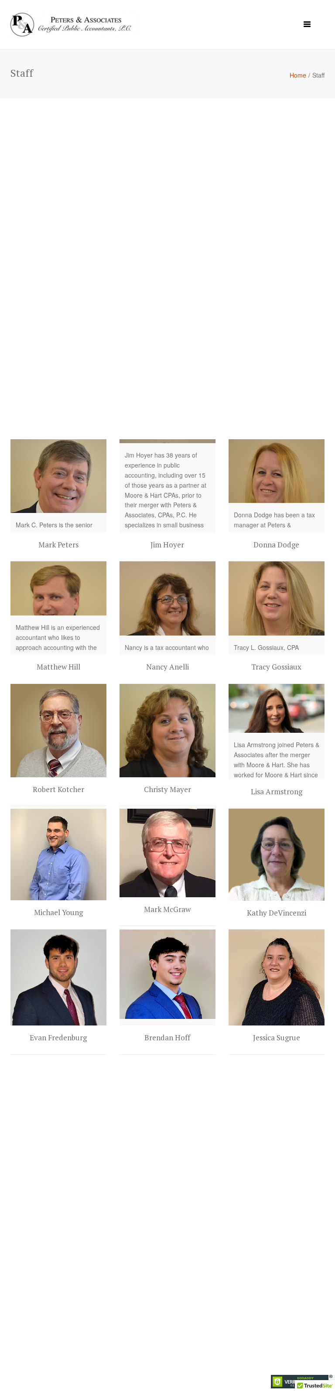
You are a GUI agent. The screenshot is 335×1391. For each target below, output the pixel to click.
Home (298, 75)
